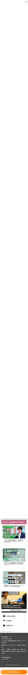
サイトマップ (4, 659)
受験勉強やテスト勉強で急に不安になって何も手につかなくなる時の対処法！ (13, 586)
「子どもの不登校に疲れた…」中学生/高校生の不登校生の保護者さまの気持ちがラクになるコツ (13, 541)
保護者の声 (9, 625)
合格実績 (9, 621)
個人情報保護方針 (5, 657)
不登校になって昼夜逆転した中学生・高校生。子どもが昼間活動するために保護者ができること (13, 564)
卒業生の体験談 (10, 616)
